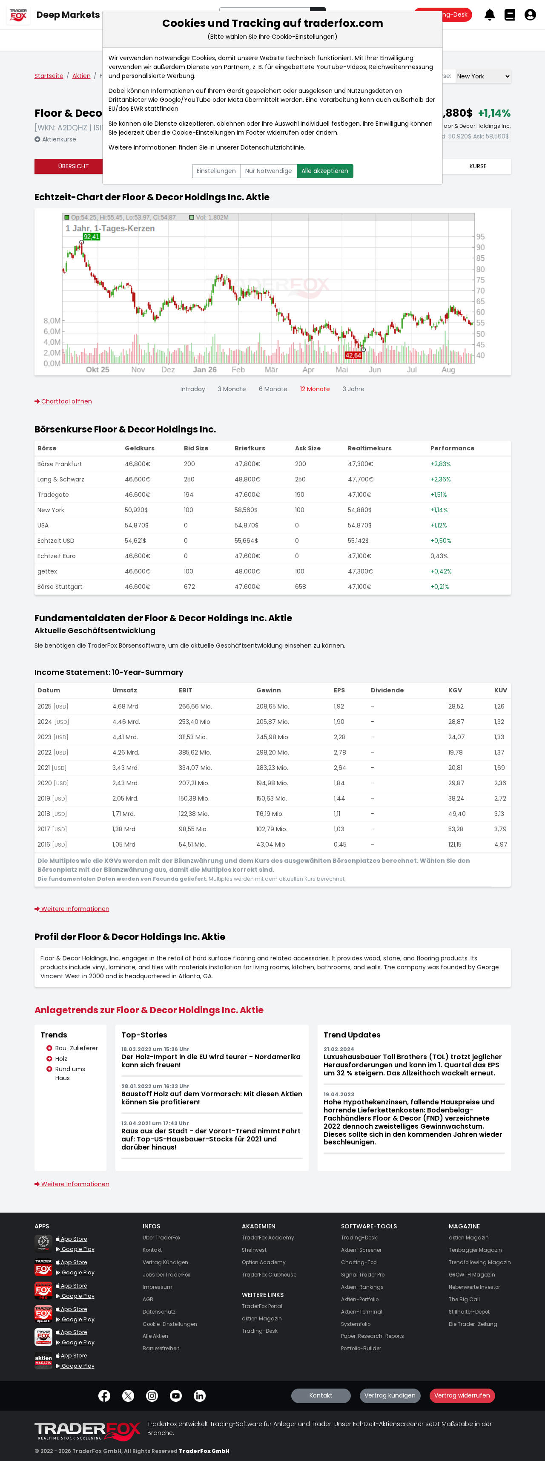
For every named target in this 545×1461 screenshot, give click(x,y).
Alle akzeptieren (324, 171)
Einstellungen (216, 171)
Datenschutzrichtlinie (272, 147)
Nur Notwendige (268, 171)
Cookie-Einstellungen (203, 132)
